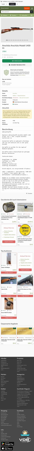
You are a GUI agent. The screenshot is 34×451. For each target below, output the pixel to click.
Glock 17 (19, 363)
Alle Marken (3, 413)
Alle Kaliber (3, 419)
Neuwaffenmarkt (5, 423)
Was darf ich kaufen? (24, 97)
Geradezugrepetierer (22, 384)
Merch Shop (19, 426)
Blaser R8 (19, 360)
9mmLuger (3, 398)
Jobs (18, 422)
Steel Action (3, 382)
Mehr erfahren (22, 75)
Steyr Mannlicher (5, 381)
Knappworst (3, 362)
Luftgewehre (20, 381)
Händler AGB (4, 433)
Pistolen (19, 382)
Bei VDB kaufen (17, 61)
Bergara (3, 384)
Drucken (30, 193)
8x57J (2, 397)
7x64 (2, 395)
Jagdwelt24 (3, 360)
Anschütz (15, 93)
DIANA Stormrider (21, 368)
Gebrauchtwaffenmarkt (6, 425)
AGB (2, 432)
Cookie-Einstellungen (6, 436)
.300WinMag (4, 394)
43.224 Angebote (6, 84)
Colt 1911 (19, 366)
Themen (3, 420)
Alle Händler (4, 417)
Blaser (2, 379)
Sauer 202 (19, 362)
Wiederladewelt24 (5, 368)
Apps (18, 423)
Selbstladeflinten (21, 379)
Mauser (2, 376)
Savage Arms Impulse (22, 369)
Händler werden (20, 414)
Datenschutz (4, 435)
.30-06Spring (4, 392)
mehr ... (2, 369)
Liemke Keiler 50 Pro (22, 365)
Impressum (3, 438)
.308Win (3, 391)
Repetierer (19, 376)
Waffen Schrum (4, 365)
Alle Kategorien (4, 414)
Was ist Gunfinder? (21, 416)
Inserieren (27, 8)
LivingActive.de (4, 363)
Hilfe (18, 413)
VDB (3, 81)
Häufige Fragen (4, 439)
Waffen (14, 95)
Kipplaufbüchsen (20, 378)
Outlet (2, 422)
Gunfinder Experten (21, 417)
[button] (31, 8)
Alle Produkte (4, 416)
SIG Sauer (3, 378)
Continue (12, 4)
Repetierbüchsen (21, 95)
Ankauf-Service (20, 419)
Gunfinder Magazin (21, 420)
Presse (18, 425)
